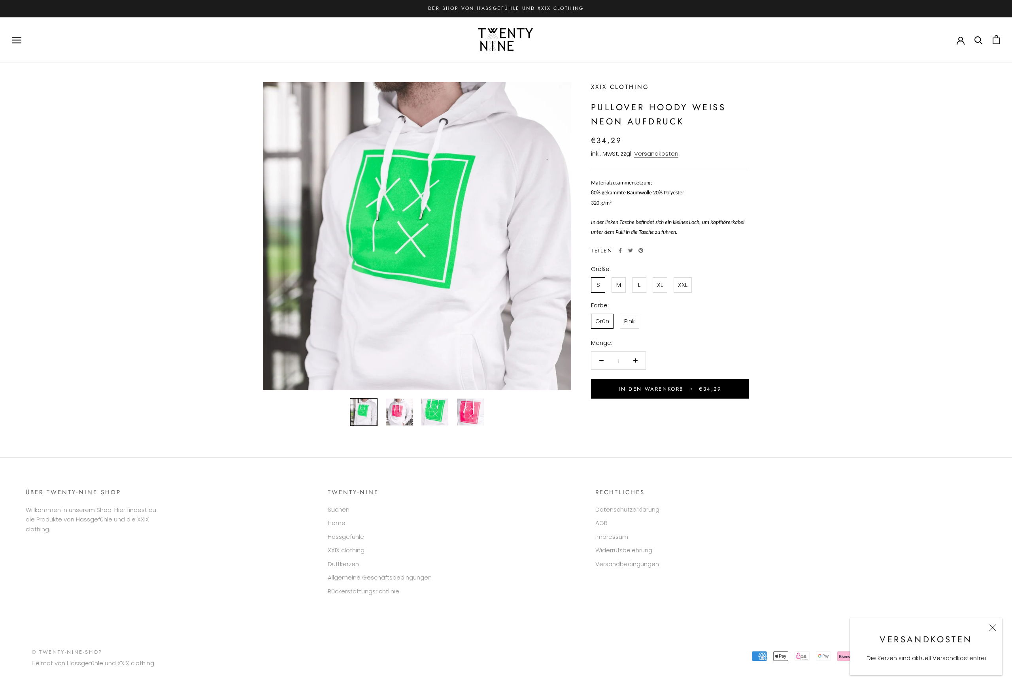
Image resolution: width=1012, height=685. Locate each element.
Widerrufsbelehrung (623, 550)
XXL (682, 284)
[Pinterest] (640, 250)
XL (660, 284)
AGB (601, 523)
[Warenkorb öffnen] (996, 39)
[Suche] (978, 40)
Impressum (611, 537)
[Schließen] (992, 627)
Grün (602, 320)
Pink (629, 320)
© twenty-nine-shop (67, 652)
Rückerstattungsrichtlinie (363, 591)
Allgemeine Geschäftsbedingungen (380, 577)
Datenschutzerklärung (627, 509)
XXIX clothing (620, 87)
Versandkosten (656, 153)
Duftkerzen (343, 564)
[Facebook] (620, 250)
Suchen (338, 509)
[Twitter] (630, 250)
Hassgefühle (346, 537)
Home (337, 523)
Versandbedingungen (627, 564)
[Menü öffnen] (16, 39)
